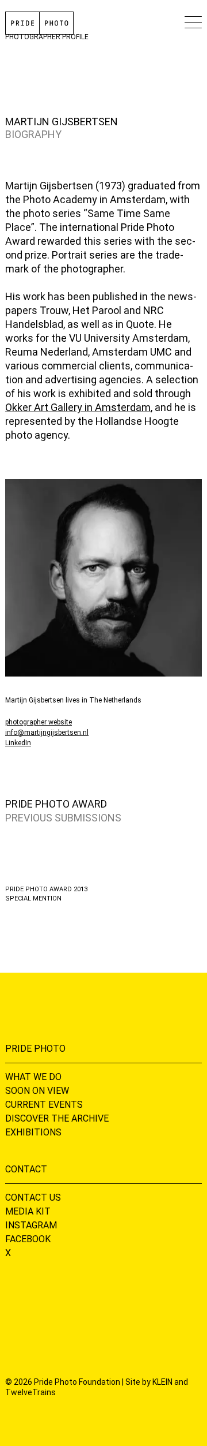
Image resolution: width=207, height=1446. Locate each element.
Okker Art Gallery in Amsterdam (78, 407)
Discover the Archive (57, 1118)
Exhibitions (33, 1132)
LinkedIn (18, 743)
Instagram (31, 1225)
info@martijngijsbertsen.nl (47, 732)
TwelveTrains (30, 1392)
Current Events (44, 1104)
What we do (33, 1076)
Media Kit (28, 1211)
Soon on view (37, 1090)
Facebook (28, 1239)
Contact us (33, 1197)
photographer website (38, 722)
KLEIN (162, 1382)
